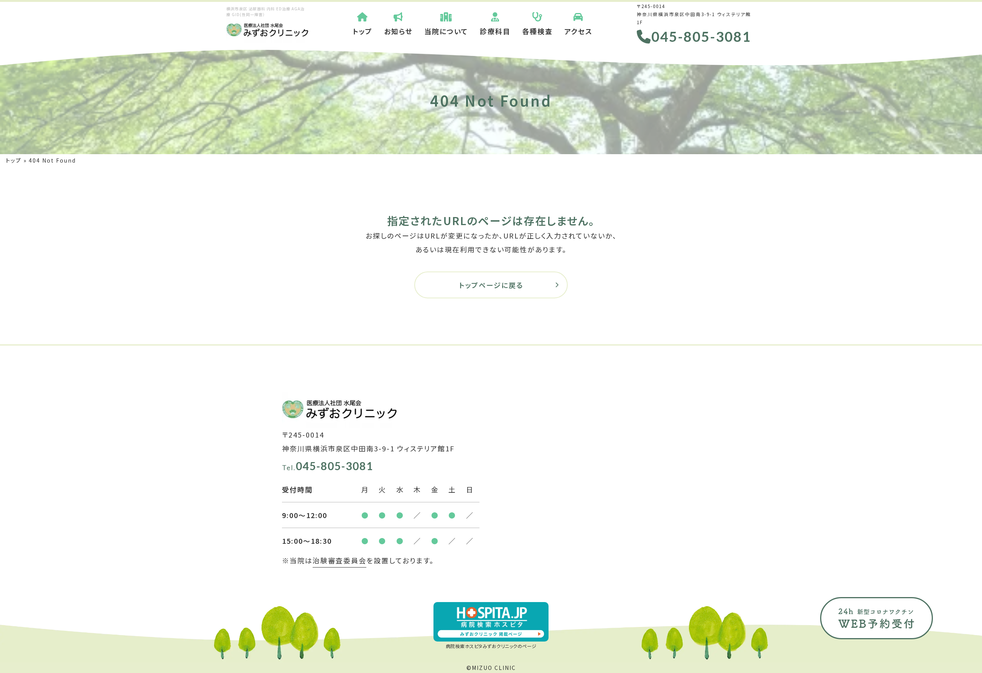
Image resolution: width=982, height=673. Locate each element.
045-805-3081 (701, 36)
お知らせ (398, 31)
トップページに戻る (491, 285)
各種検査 (537, 31)
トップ (362, 31)
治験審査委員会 (339, 560)
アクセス (578, 31)
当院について (446, 31)
